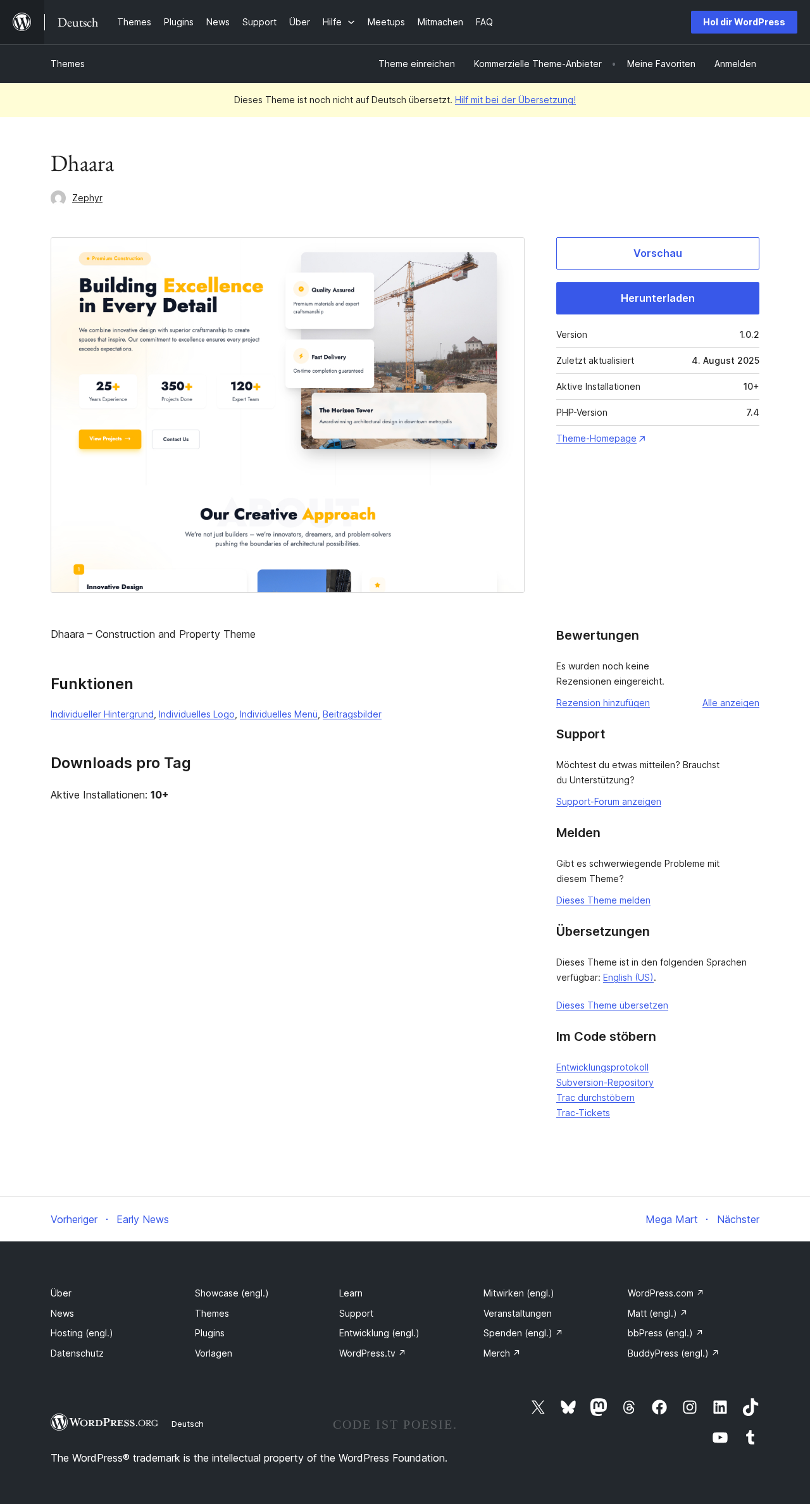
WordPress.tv (372, 1353)
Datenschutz (77, 1353)
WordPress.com (666, 1293)
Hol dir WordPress (744, 21)
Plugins (210, 1332)
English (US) (628, 977)
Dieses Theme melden (603, 900)
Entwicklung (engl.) (379, 1332)
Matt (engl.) (658, 1313)
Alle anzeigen (730, 702)
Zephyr (87, 197)
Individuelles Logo (197, 714)
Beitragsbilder (352, 714)
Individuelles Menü (279, 714)
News (62, 1313)
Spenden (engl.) (523, 1332)
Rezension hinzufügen (603, 702)
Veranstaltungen (517, 1313)
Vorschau (657, 253)
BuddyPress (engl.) (674, 1353)
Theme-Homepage (596, 438)
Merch (502, 1353)
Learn (351, 1293)
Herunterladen (658, 298)
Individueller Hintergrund (102, 714)
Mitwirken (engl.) (518, 1293)
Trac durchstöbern (595, 1097)
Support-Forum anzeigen (608, 801)
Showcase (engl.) (232, 1293)
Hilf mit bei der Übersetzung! (515, 99)
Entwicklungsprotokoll (602, 1067)
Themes (68, 63)
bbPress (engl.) (666, 1332)
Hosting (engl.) (82, 1332)
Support (356, 1313)
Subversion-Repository (605, 1082)
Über (61, 1293)
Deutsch (187, 1424)
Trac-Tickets (583, 1112)
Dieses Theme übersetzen (612, 1005)
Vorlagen (213, 1353)
